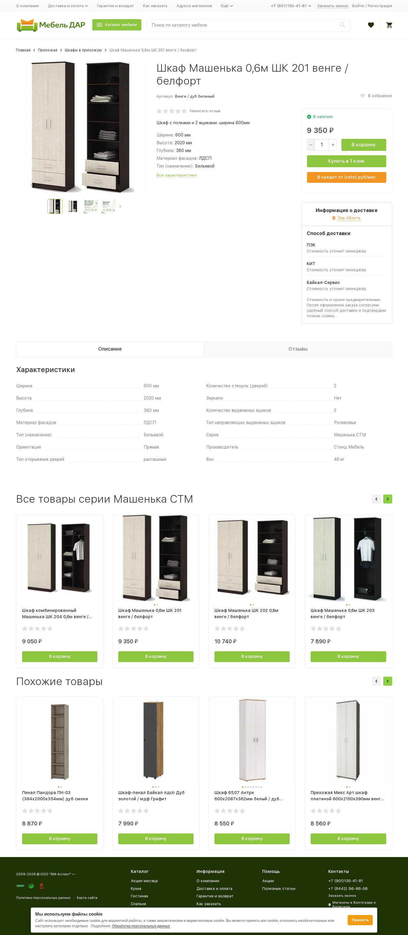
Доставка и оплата (214, 888)
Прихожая (47, 50)
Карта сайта (87, 898)
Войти (358, 6)
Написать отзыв (205, 111)
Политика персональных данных (43, 898)
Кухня (136, 888)
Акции (268, 881)
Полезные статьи (278, 888)
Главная (23, 50)
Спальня (138, 904)
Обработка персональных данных (141, 926)
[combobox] (248, 25)
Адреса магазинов (194, 6)
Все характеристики (177, 175)
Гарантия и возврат (115, 6)
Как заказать (155, 6)
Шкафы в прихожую (83, 50)
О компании (27, 6)
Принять (360, 920)
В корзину (364, 145)
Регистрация (380, 6)
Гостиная (139, 896)
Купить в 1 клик (346, 161)
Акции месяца (144, 881)
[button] (120, 206)
